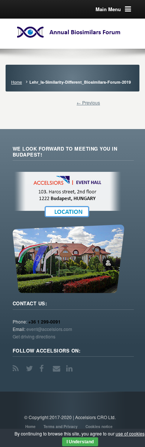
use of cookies (130, 433)
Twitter (30, 368)
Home (16, 82)
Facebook (43, 368)
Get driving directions (34, 336)
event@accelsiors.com (49, 329)
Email (57, 368)
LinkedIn (70, 368)
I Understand (80, 441)
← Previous (88, 102)
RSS (17, 368)
